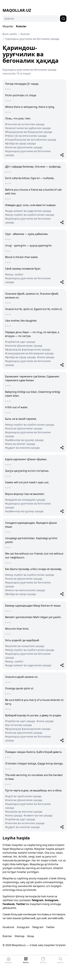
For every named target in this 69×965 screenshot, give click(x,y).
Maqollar (8, 26)
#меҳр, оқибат (14, 274)
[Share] (62, 155)
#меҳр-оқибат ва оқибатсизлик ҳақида (29, 214)
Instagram (51, 900)
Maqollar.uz (17, 10)
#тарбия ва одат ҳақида (20, 342)
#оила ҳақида (45, 357)
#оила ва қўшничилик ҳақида (23, 147)
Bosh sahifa (10, 34)
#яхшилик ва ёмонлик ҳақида (23, 811)
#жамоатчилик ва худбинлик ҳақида (28, 128)
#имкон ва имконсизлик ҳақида (25, 590)
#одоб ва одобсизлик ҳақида (23, 796)
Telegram (37, 900)
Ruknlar (21, 26)
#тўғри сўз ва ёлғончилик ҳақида (26, 136)
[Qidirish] (63, 18)
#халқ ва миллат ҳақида (20, 444)
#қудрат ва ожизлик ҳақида (22, 447)
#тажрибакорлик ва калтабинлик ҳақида (30, 139)
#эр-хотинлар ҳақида (18, 725)
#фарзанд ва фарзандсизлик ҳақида (27, 349)
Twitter (20, 904)
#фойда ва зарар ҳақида (20, 143)
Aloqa (30, 936)
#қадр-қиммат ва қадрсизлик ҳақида (28, 211)
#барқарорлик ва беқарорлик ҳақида (28, 132)
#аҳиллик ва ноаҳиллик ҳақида (24, 646)
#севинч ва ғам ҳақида (38, 815)
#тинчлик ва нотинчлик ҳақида (24, 124)
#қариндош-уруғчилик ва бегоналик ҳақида (28, 153)
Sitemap (20, 936)
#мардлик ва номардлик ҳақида (25, 499)
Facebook (9, 904)
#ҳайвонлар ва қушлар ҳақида (24, 440)
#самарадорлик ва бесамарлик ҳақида (29, 353)
